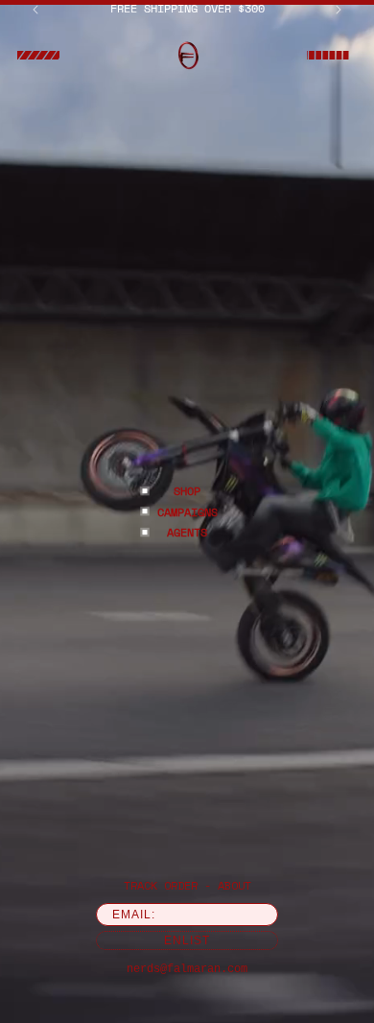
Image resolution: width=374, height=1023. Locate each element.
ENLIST (187, 940)
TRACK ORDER (161, 885)
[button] (38, 56)
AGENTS (187, 532)
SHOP (187, 491)
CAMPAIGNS (187, 511)
